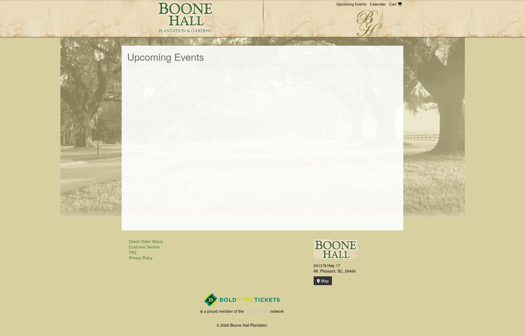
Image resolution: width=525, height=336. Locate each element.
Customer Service (144, 247)
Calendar (378, 4)
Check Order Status (146, 241)
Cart (393, 4)
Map (324, 280)
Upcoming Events (351, 4)
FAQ (132, 252)
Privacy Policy (141, 257)
